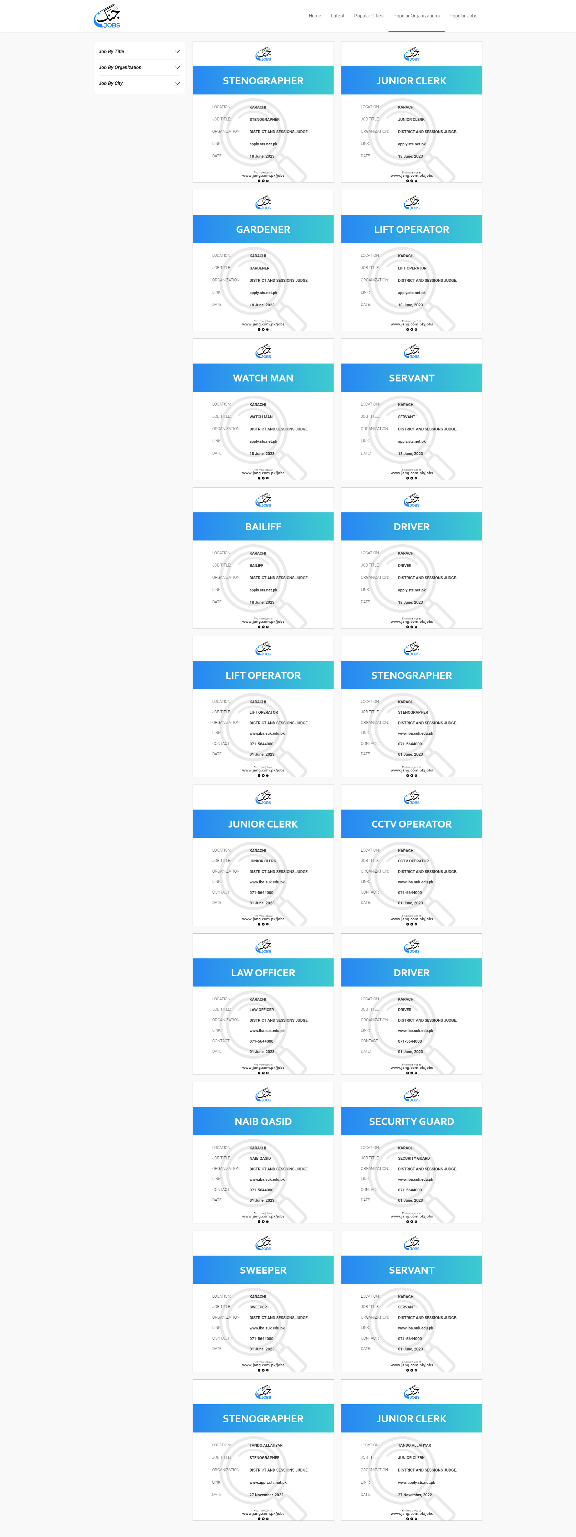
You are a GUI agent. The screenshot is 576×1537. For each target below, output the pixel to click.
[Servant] (411, 409)
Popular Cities (369, 16)
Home (315, 16)
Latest (337, 16)
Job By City (111, 83)
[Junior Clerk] (411, 111)
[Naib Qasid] (263, 1152)
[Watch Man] (263, 409)
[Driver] (411, 557)
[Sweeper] (263, 1301)
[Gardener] (263, 260)
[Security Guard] (411, 1152)
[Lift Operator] (411, 260)
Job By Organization (120, 67)
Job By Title (111, 51)
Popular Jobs (463, 16)
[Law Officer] (263, 1004)
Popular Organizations (416, 16)
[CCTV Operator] (411, 855)
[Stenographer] (263, 111)
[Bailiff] (263, 557)
